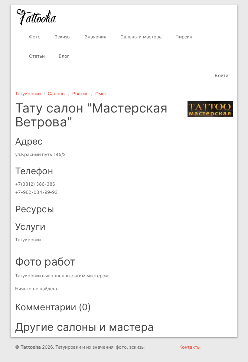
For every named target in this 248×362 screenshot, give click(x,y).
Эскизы (62, 37)
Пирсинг (184, 37)
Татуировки (28, 93)
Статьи (36, 56)
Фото (34, 37)
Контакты (190, 347)
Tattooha (36, 17)
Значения (94, 37)
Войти (221, 75)
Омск (101, 93)
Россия (80, 93)
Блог (63, 56)
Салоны (56, 93)
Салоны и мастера (140, 37)
